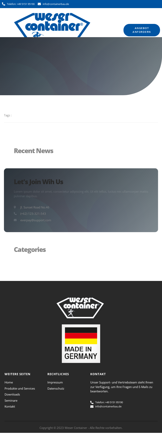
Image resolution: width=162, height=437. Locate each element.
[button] (114, 30)
